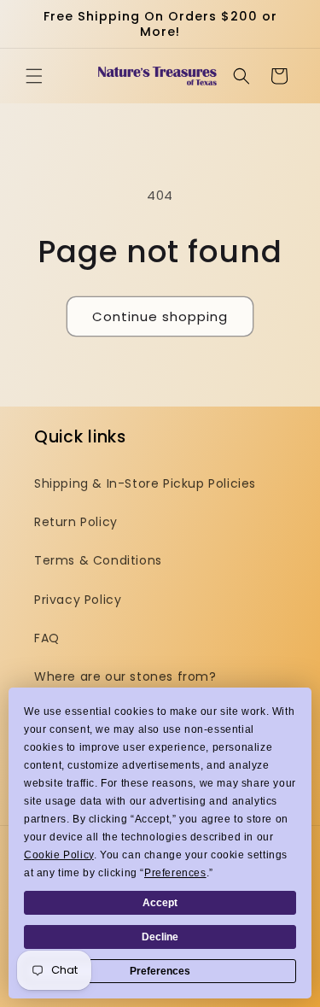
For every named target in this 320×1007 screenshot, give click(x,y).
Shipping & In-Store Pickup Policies (145, 483)
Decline (160, 937)
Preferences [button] (175, 873)
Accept (160, 903)
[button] (34, 76)
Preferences (160, 971)
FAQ (47, 638)
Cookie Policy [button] (59, 855)
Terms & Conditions (98, 560)
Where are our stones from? (125, 676)
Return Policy (76, 521)
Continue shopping (160, 316)
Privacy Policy (77, 599)
